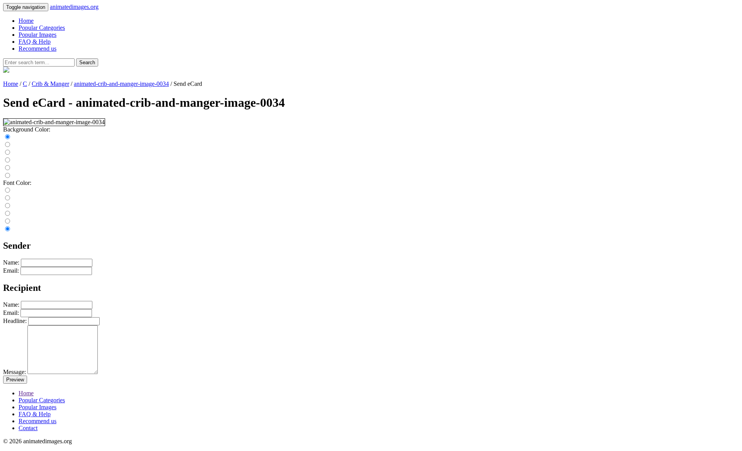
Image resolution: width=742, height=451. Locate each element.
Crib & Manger (50, 83)
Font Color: (17, 182)
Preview (15, 380)
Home (26, 20)
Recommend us (37, 48)
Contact (28, 428)
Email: (11, 270)
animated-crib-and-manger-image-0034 (121, 83)
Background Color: (26, 129)
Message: (14, 372)
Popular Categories (42, 27)
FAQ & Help (35, 41)
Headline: (15, 321)
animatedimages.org (74, 6)
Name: (11, 262)
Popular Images (37, 34)
